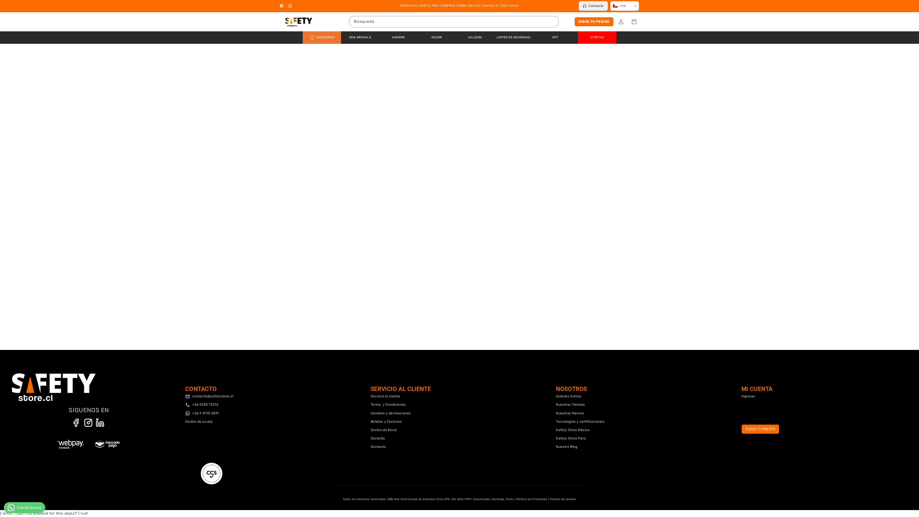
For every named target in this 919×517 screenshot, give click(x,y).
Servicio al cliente (385, 396)
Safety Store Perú (571, 438)
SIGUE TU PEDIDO (594, 22)
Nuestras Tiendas (570, 405)
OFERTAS (597, 37)
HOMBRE (398, 37)
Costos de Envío (384, 430)
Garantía (378, 438)
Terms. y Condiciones (388, 405)
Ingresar (748, 396)
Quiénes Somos (568, 396)
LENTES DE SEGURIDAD (513, 37)
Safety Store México (573, 430)
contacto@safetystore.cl (212, 396)
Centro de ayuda (199, 422)
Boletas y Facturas (386, 422)
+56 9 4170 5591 (205, 413)
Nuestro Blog (566, 447)
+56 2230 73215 (204, 405)
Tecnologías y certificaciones (580, 422)
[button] (634, 22)
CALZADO (475, 37)
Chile (623, 6)
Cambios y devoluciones (391, 413)
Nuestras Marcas (570, 413)
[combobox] (454, 21)
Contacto (596, 6)
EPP (555, 37)
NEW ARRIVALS (360, 37)
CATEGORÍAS (325, 37)
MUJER (436, 37)
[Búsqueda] (553, 21)
